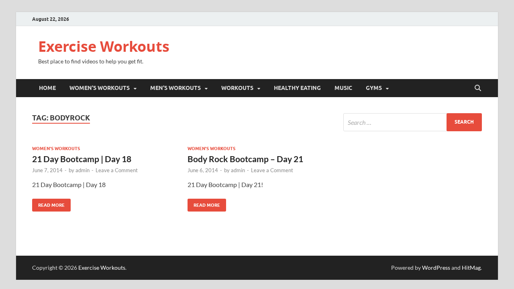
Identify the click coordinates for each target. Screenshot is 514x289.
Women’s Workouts (99, 88)
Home (47, 88)
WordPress (436, 267)
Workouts (237, 88)
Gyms (374, 88)
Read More (48, 203)
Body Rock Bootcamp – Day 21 (245, 159)
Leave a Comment (117, 170)
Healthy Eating (297, 88)
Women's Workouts (56, 148)
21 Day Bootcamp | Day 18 (81, 159)
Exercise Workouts (103, 46)
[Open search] (478, 88)
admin (82, 170)
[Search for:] (412, 122)
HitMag (471, 267)
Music (343, 88)
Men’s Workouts (175, 88)
